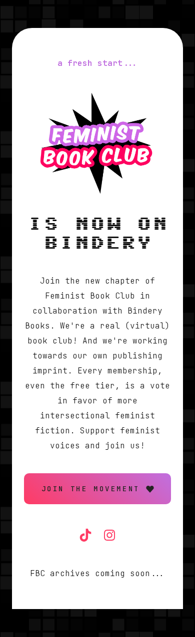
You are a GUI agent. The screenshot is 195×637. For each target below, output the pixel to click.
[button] (97, 488)
